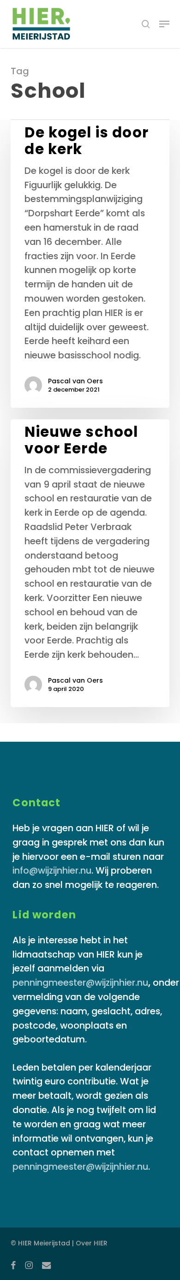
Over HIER (92, 1243)
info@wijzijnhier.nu (51, 870)
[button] (164, 24)
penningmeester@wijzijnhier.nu (80, 982)
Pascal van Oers (75, 381)
